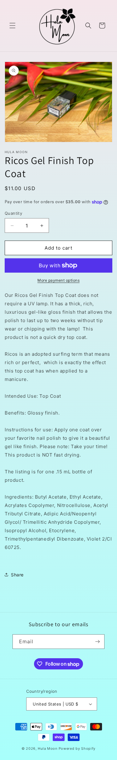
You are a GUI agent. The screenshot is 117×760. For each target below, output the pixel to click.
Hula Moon (47, 748)
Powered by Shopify (77, 748)
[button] (12, 25)
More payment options (58, 280)
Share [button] (17, 574)
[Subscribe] (97, 641)
